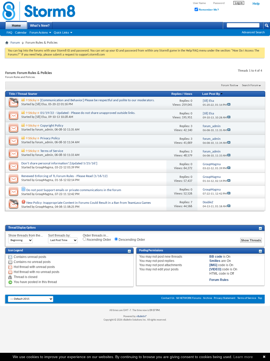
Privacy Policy (50, 138)
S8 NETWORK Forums (188, 298)
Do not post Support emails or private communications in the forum (73, 190)
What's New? (40, 25)
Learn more (243, 357)
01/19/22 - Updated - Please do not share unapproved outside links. (87, 113)
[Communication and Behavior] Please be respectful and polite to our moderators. (97, 100)
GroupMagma (44, 167)
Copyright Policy (51, 125)
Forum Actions (39, 32)
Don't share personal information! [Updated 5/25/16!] (59, 163)
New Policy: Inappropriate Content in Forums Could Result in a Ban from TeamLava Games (88, 203)
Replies (176, 93)
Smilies (214, 261)
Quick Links (61, 32)
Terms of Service (51, 151)
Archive (207, 298)
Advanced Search (253, 32)
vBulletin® (141, 316)
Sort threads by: (59, 235)
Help (256, 4)
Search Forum (250, 85)
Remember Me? (208, 9)
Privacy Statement (224, 298)
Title (12, 93)
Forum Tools (228, 85)
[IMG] (213, 265)
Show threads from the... (25, 235)
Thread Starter (27, 93)
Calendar (21, 32)
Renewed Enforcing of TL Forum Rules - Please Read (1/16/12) (64, 176)
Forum (15, 42)
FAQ (9, 32)
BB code (215, 256)
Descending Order (131, 240)
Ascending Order (98, 240)
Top (260, 298)
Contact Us (167, 298)
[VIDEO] (215, 269)
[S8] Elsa (41, 104)
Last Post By (211, 93)
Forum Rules (219, 280)
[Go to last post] (228, 105)
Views (188, 93)
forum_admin (44, 129)
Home (16, 25)
